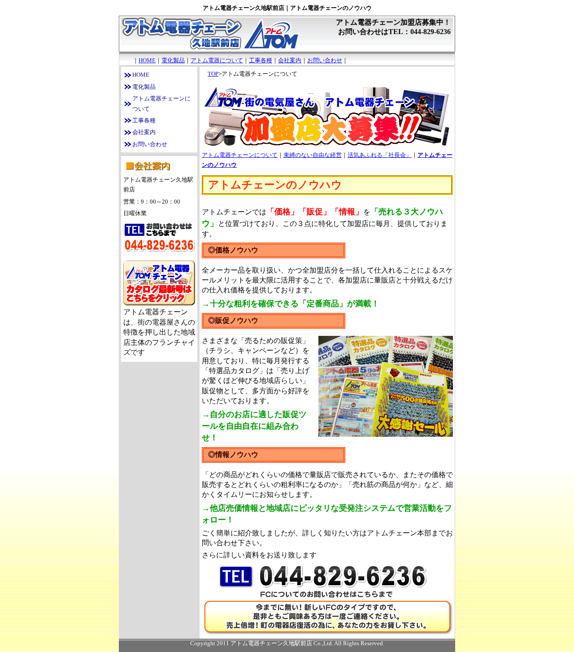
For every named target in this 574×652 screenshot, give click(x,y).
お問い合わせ (324, 60)
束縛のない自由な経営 (312, 155)
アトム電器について (217, 60)
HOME (147, 60)
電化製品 (173, 60)
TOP (213, 73)
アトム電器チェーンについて (240, 155)
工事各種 (260, 60)
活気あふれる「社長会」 (380, 155)
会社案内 (289, 60)
